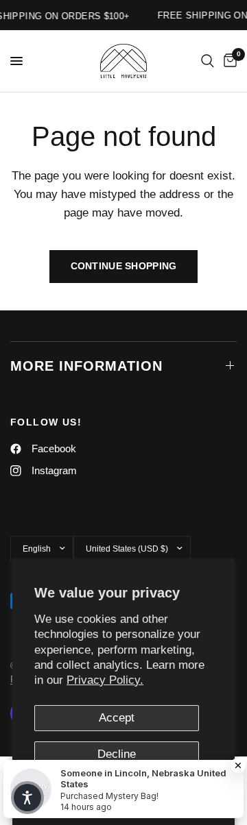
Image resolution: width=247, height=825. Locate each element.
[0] (228, 61)
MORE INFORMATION (86, 365)
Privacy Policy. (105, 680)
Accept (116, 717)
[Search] (207, 61)
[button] (27, 797)
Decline (116, 754)
